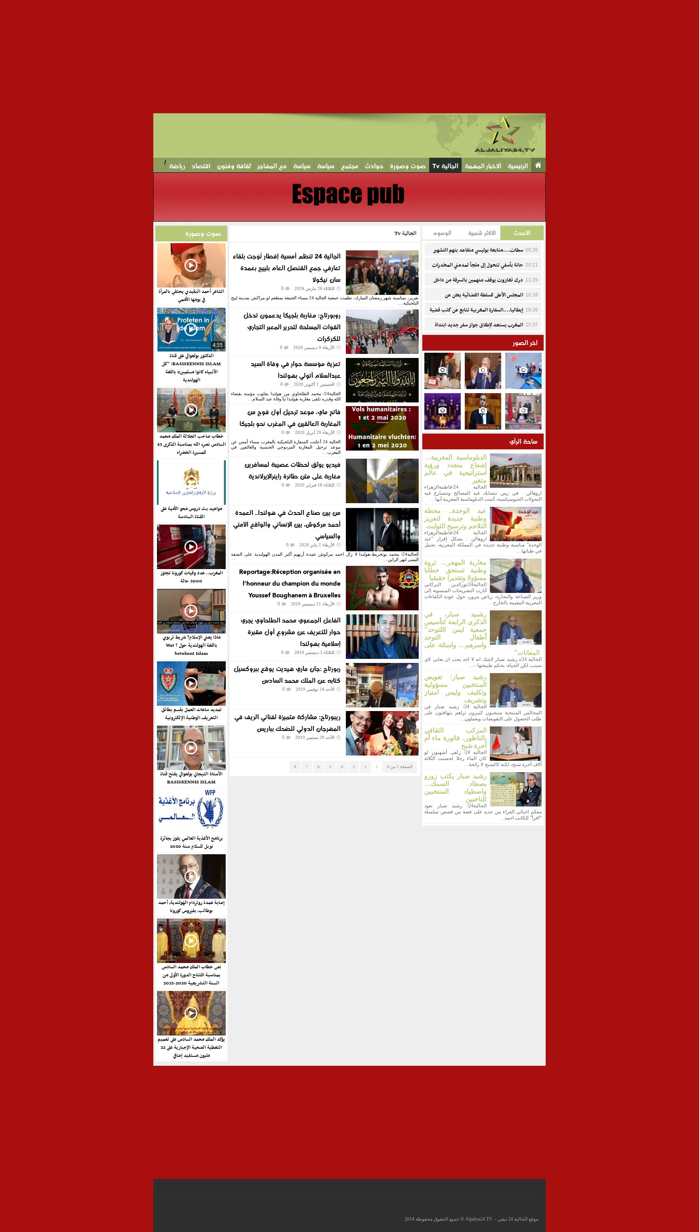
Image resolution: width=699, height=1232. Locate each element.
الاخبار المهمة (483, 166)
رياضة (177, 166)
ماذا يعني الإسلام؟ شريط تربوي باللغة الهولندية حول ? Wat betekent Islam (191, 645)
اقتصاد (201, 166)
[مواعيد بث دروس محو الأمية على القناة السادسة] (191, 482)
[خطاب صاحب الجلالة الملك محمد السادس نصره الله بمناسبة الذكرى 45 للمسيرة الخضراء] (191, 410)
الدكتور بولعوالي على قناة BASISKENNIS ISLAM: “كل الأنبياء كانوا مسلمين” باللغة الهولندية (191, 368)
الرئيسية (518, 166)
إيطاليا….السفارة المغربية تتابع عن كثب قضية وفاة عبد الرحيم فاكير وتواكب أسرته (484, 315)
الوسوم (442, 232)
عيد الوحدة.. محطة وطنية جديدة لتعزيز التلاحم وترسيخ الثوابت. (455, 518)
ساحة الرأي (523, 441)
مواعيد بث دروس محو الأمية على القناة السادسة (191, 513)
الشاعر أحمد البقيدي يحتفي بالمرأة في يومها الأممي (191, 296)
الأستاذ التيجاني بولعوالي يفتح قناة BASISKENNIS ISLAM (191, 778)
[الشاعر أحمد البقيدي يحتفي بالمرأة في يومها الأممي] (191, 265)
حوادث (374, 166)
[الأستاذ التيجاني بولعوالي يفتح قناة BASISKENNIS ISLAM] (191, 748)
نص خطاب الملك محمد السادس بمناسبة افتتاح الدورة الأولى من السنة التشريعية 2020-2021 (191, 975)
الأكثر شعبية (482, 232)
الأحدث (522, 232)
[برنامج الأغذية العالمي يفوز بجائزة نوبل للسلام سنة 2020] (191, 812)
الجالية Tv (445, 166)
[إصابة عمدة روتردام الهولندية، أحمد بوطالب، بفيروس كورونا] (191, 876)
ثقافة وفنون (234, 166)
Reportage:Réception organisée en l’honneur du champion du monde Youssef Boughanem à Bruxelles (290, 583)
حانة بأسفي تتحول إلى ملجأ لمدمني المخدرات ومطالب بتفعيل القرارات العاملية (485, 270)
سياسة (326, 166)
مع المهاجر (272, 166)
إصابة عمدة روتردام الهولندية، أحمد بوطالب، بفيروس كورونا (191, 907)
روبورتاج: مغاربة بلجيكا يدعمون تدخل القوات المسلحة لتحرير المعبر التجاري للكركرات (292, 327)
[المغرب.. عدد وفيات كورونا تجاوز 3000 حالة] (191, 547)
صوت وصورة (408, 166)
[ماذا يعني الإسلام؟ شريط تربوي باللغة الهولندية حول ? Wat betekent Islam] (191, 611)
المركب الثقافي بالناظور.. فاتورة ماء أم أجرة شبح (455, 738)
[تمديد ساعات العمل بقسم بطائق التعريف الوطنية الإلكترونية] (191, 683)
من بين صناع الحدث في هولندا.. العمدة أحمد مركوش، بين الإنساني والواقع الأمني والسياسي (287, 524)
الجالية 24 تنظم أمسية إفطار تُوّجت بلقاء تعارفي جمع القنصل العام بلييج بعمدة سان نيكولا (287, 268)
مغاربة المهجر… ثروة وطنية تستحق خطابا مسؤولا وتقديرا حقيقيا (455, 570)
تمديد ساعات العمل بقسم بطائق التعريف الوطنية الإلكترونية (191, 714)
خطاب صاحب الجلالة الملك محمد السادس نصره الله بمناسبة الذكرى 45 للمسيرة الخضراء (191, 444)
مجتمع (349, 166)
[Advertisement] (456, 56)
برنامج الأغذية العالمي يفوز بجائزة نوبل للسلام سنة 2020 (191, 842)
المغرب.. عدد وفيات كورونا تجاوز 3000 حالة (191, 577)
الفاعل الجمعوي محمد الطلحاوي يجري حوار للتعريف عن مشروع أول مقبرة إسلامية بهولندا (291, 632)
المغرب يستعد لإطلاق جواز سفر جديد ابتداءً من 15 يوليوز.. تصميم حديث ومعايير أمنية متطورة (486, 330)
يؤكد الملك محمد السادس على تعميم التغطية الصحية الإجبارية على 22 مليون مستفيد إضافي (191, 1047)
